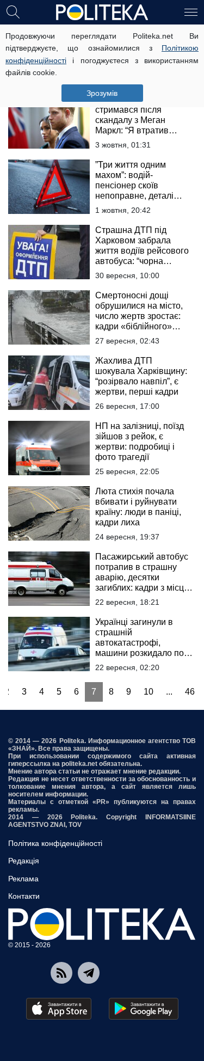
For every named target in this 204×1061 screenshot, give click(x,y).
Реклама (23, 878)
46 (190, 691)
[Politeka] (102, 12)
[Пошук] (13, 11)
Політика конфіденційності (55, 843)
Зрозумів (102, 93)
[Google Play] (143, 1008)
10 (148, 691)
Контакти (24, 896)
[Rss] (61, 973)
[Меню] (190, 11)
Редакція (23, 860)
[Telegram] (89, 973)
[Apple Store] (59, 1008)
